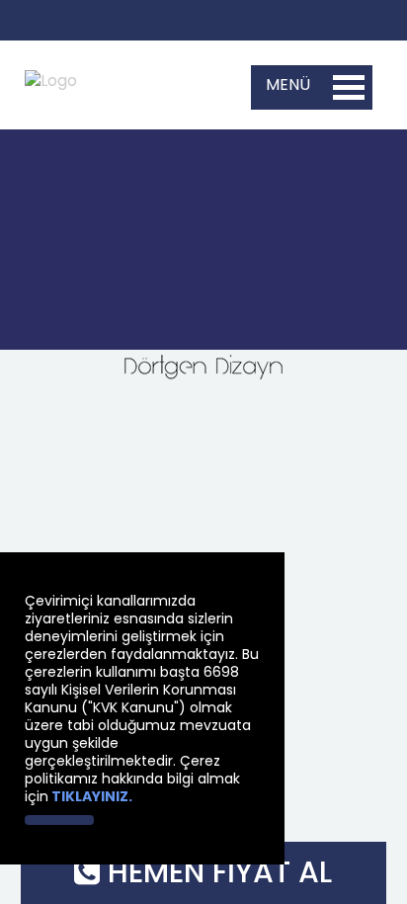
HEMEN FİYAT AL (216, 872)
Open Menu (348, 87)
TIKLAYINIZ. (91, 796)
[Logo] (51, 72)
